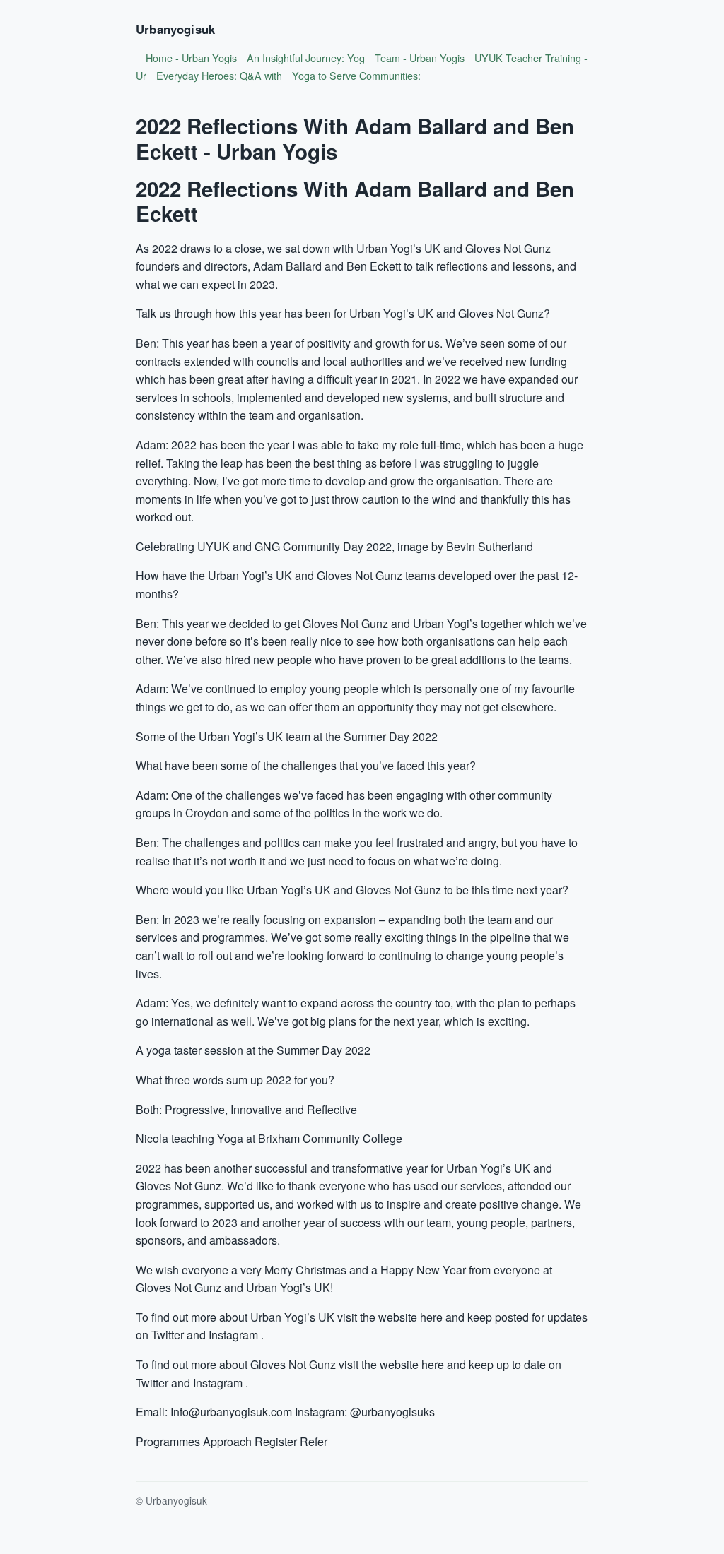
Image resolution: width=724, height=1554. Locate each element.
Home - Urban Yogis (191, 57)
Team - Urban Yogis (420, 57)
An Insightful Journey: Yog (306, 57)
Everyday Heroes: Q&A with (219, 75)
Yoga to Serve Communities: (356, 75)
